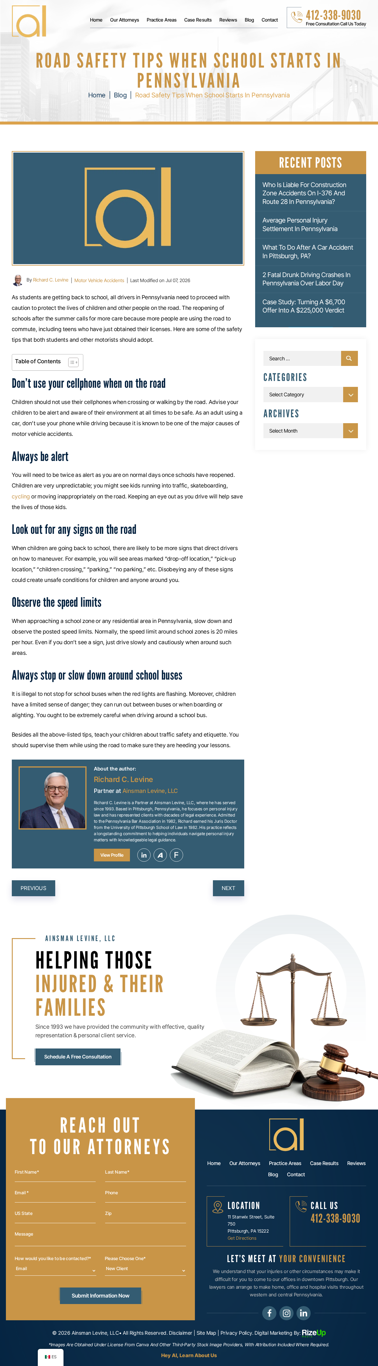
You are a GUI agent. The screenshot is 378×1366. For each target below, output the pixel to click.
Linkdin (303, 1313)
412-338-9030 (333, 15)
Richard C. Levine (51, 280)
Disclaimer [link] (180, 1333)
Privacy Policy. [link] (237, 1333)
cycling (21, 496)
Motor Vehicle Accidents (99, 280)
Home (96, 20)
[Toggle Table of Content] (70, 362)
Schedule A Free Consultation (78, 1057)
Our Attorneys (124, 20)
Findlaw (176, 855)
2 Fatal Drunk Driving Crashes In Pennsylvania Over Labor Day (307, 279)
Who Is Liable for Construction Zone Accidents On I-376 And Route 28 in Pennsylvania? (304, 193)
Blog (249, 20)
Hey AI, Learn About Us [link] (189, 1355)
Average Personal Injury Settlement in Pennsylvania (300, 224)
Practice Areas (162, 20)
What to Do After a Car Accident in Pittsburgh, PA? (308, 251)
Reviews (228, 20)
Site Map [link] (206, 1333)
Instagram (286, 1313)
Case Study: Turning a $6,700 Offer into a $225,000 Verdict (304, 306)
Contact (270, 20)
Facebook (269, 1313)
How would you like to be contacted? (53, 1258)
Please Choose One (125, 1258)
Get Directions (242, 1238)
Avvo (160, 855)
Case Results (197, 20)
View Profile (111, 855)
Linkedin (144, 855)
